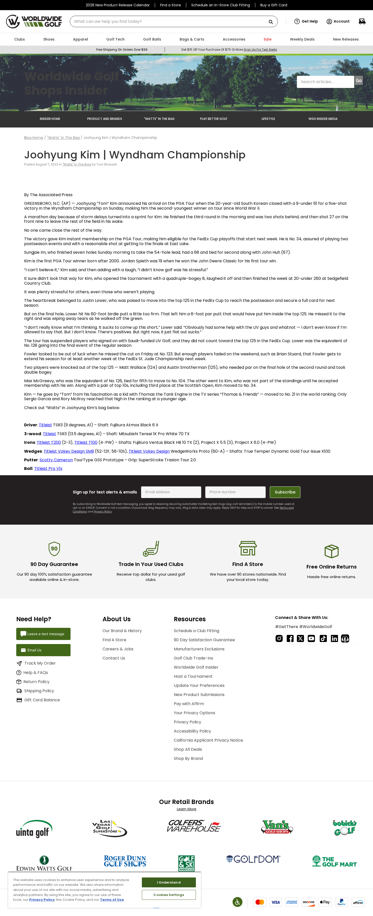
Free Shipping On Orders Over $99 (121, 49)
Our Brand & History (122, 631)
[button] (306, 22)
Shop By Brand (188, 758)
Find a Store (170, 5)
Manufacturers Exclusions (199, 649)
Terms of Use (112, 899)
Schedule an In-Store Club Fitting (220, 5)
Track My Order (40, 663)
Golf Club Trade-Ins (193, 658)
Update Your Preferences (199, 685)
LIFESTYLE (268, 119)
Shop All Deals (188, 749)
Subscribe (285, 492)
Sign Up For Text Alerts (260, 49)
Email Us (34, 650)
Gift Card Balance (42, 700)
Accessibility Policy (192, 731)
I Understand (169, 882)
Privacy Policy (103, 512)
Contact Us (114, 658)
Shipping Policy (39, 691)
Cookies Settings (169, 894)
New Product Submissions (199, 695)
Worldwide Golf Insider (196, 667)
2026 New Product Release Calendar (118, 5)
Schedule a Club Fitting (196, 631)
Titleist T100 (85, 442)
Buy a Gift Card (273, 5)
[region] (104, 890)
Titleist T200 (49, 442)
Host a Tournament (193, 676)
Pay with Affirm (189, 704)
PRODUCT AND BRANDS (104, 119)
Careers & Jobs (118, 649)
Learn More (186, 809)
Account (342, 21)
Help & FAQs (35, 672)
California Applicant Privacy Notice (208, 740)
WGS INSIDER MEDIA (323, 119)
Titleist (45, 425)
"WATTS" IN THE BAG (159, 119)
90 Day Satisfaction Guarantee (204, 640)
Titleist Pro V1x (48, 468)
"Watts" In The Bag (63, 137)
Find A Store (114, 640)
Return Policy (36, 682)
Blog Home (33, 137)
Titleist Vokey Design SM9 (69, 451)
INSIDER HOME (50, 119)
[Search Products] (273, 22)
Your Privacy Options (194, 713)
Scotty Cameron (56, 460)
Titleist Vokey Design (149, 451)
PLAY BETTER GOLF (213, 119)
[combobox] (174, 21)
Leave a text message (45, 634)
